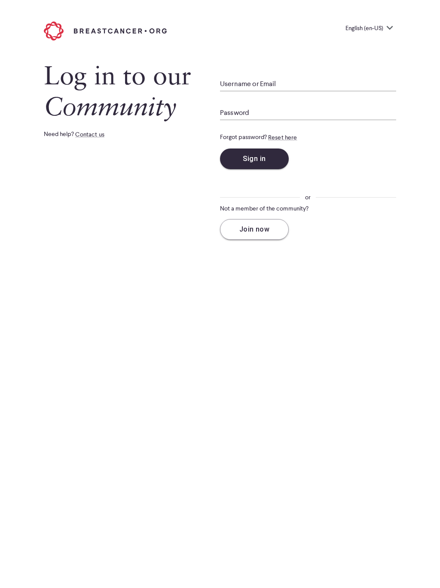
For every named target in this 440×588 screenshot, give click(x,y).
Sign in (254, 159)
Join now (254, 229)
